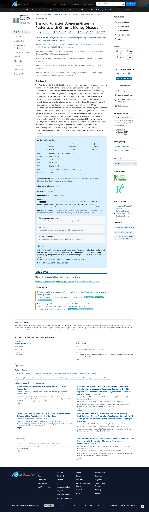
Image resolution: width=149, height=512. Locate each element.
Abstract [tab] (17, 36)
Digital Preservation (64, 491)
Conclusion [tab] (18, 65)
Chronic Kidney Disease (23, 374)
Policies (74, 4)
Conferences (42, 491)
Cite (78, 360)
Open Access (42, 480)
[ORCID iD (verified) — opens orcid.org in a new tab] (64, 40)
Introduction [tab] (19, 41)
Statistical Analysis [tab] (21, 52)
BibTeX (53, 259)
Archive (91, 10)
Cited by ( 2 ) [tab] (19, 74)
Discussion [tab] (18, 61)
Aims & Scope (43, 10)
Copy (79, 169)
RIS (48, 259)
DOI (73, 32)
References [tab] (18, 69)
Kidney (82, 374)
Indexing (99, 10)
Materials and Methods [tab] (19, 46)
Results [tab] (17, 56)
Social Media (100, 472)
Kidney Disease (92, 374)
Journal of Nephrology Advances (51, 14)
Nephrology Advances (23, 344)
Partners (98, 476)
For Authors (109, 10)
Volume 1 (118, 163)
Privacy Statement (64, 494)
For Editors (120, 10)
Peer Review (42, 483)
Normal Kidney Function (102, 378)
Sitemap (98, 490)
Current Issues (55, 10)
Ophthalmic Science (122, 216)
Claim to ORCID (125, 78)
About (63, 4)
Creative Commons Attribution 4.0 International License (87, 506)
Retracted (21, 438)
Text (65, 259)
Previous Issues (69, 10)
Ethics (59, 483)
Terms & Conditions (64, 498)
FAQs (78, 493)
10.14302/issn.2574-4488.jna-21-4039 (62, 169)
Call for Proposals (44, 487)
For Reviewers (131, 10)
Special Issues (82, 10)
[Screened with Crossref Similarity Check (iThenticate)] (122, 131)
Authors (79, 472)
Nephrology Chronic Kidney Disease (65, 374)
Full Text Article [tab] (20, 32)
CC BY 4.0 (102, 32)
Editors (79, 476)
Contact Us (99, 493)
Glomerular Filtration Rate (42, 374)
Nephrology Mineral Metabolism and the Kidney (75, 378)
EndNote (60, 259)
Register (131, 4)
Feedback (60, 476)
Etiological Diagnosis (122, 211)
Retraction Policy (63, 487)
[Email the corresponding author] (47, 37)
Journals (88, 4)
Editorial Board (30, 10)
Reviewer (79, 480)
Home (54, 4)
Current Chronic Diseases (124, 213)
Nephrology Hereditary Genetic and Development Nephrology (36, 378)
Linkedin (132, 505)
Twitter (123, 505)
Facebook (114, 505)
